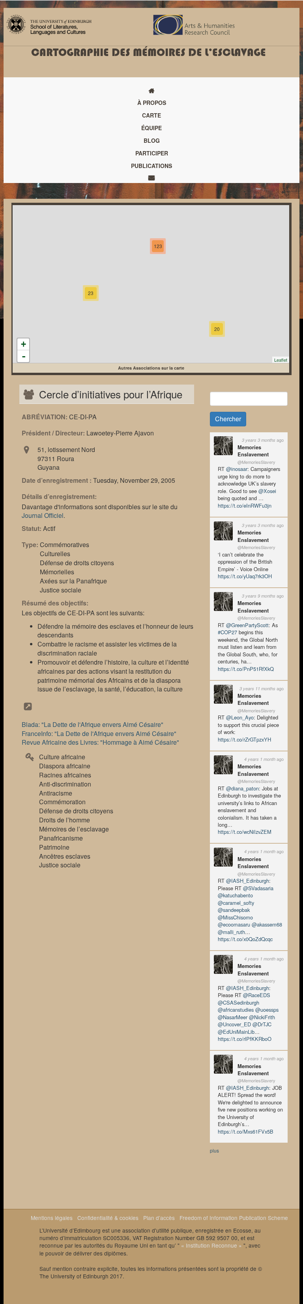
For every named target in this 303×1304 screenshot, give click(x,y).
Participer (151, 153)
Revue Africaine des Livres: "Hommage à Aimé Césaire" (100, 742)
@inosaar (236, 469)
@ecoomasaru (234, 924)
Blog (152, 140)
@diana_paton (242, 788)
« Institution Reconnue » (211, 1245)
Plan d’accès (159, 1218)
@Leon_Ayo (240, 717)
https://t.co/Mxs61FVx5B (245, 1131)
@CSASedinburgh (238, 1002)
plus (214, 1150)
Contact (151, 177)
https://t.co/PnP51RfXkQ (246, 669)
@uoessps (267, 1009)
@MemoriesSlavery (256, 462)
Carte (151, 115)
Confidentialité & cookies (107, 1218)
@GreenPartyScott (247, 625)
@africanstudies (236, 1009)
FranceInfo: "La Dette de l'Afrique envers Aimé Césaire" (99, 733)
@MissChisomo (235, 917)
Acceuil (151, 90)
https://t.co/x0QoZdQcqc (245, 939)
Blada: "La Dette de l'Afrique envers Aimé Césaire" (92, 724)
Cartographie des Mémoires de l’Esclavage (148, 52)
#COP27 (227, 632)
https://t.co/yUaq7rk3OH (245, 576)
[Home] (49, 23)
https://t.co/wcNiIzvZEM (244, 831)
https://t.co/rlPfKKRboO (244, 1038)
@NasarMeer (232, 1017)
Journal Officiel (43, 515)
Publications (151, 166)
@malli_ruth (231, 932)
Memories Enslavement (253, 450)
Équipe (151, 128)
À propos (151, 102)
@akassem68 (267, 924)
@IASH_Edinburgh (247, 880)
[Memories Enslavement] (223, 444)
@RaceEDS (256, 995)
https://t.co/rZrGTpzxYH (244, 739)
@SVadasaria (258, 888)
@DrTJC (261, 1024)
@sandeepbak (234, 910)
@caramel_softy (236, 902)
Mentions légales (52, 1218)
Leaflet (280, 360)
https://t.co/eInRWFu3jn (244, 505)
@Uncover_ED (234, 1024)
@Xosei (267, 491)
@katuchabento (235, 895)
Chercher (228, 418)
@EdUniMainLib (236, 1031)
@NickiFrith (262, 1017)
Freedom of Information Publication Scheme (234, 1218)
